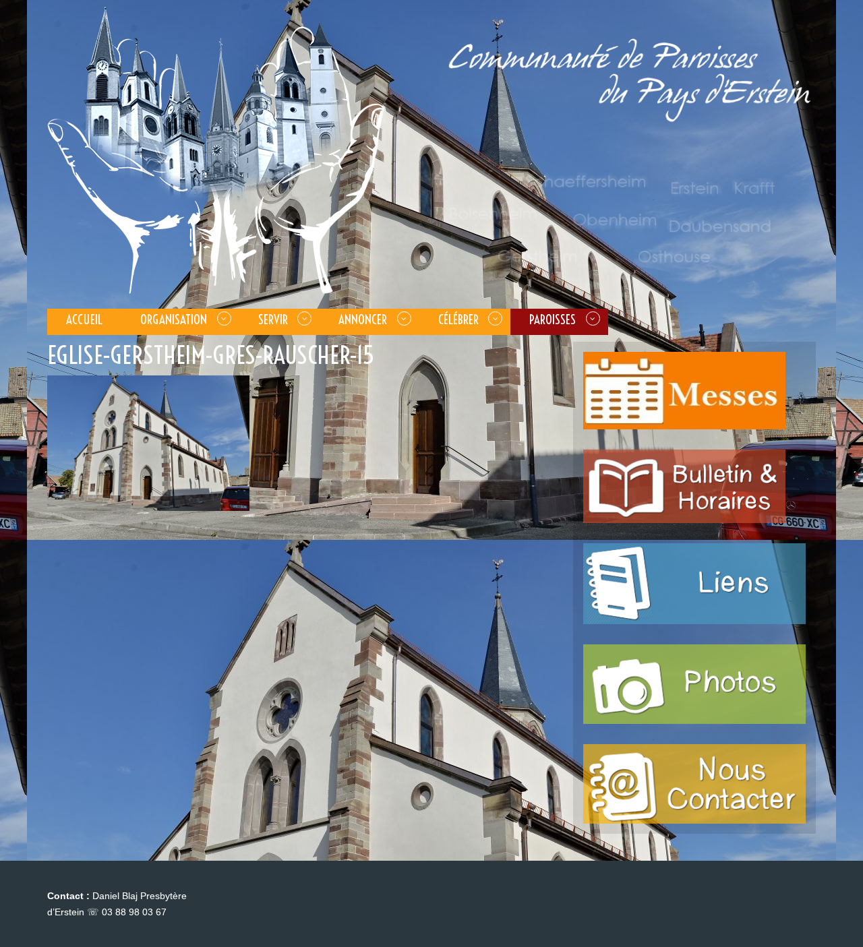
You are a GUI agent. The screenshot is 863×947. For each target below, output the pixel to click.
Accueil (84, 319)
